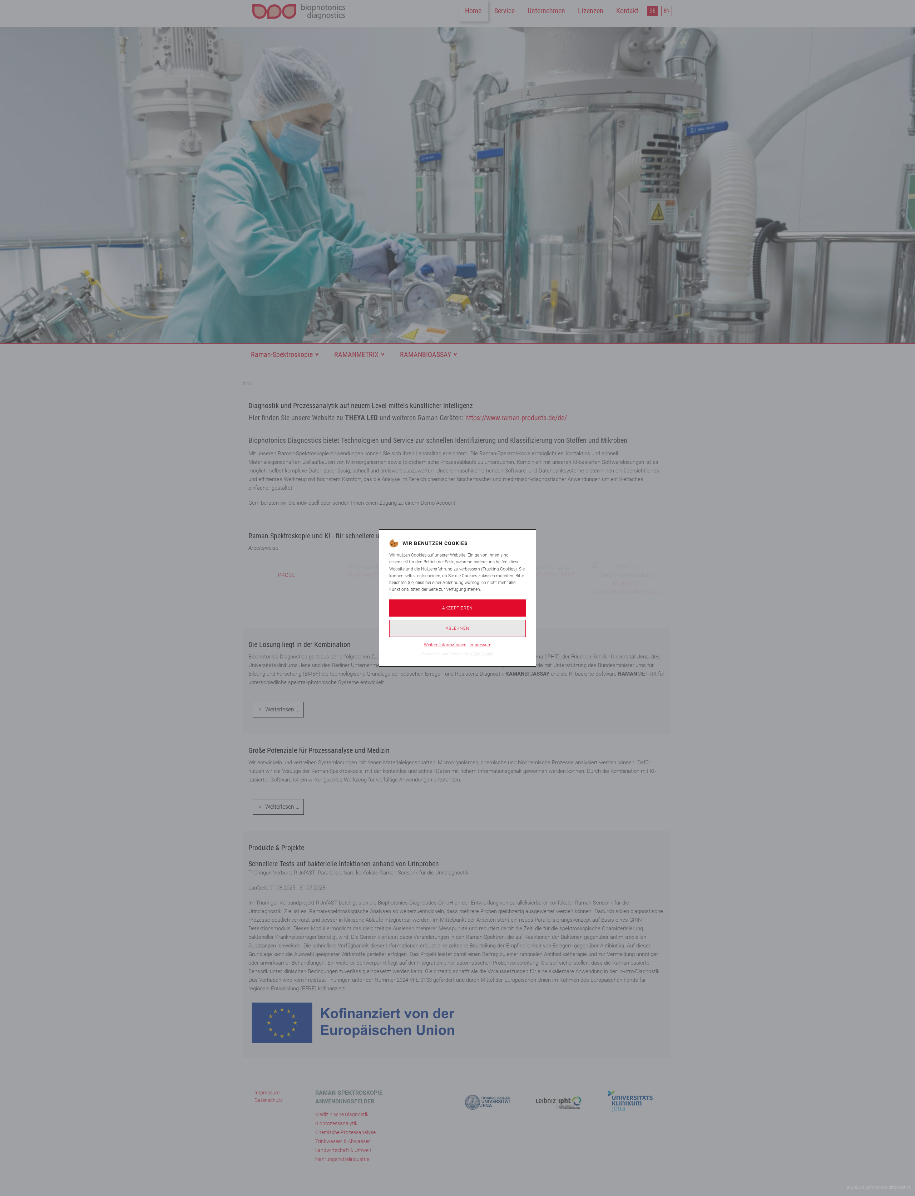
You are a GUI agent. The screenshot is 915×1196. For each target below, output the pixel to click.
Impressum (480, 644)
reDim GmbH (481, 654)
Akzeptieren (457, 608)
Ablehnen (458, 628)
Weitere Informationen (445, 644)
